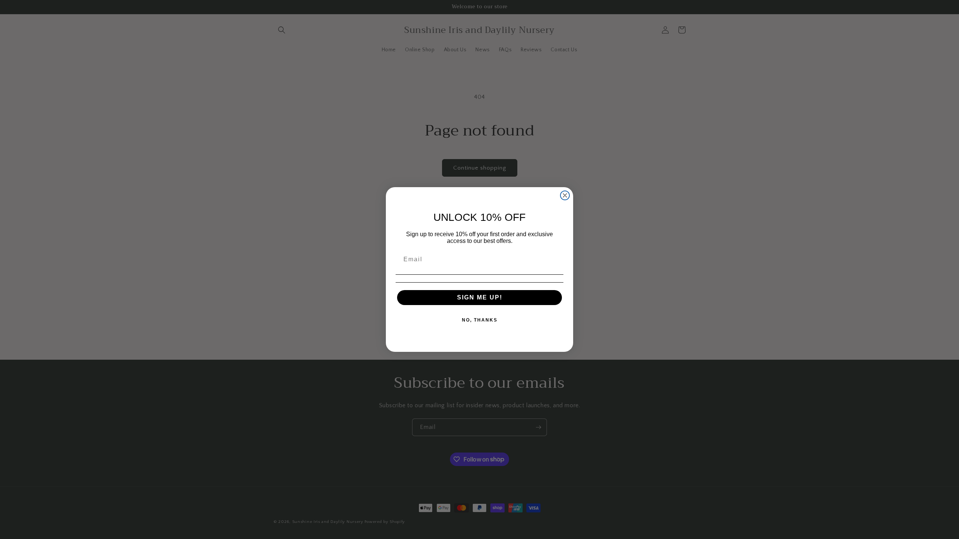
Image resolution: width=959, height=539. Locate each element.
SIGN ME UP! (479, 297)
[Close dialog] (564, 195)
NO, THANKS (479, 320)
